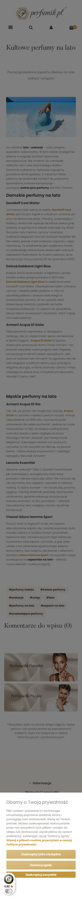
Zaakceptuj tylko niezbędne (41, 854)
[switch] (8, 891)
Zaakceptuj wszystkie (40, 875)
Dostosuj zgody (41, 865)
